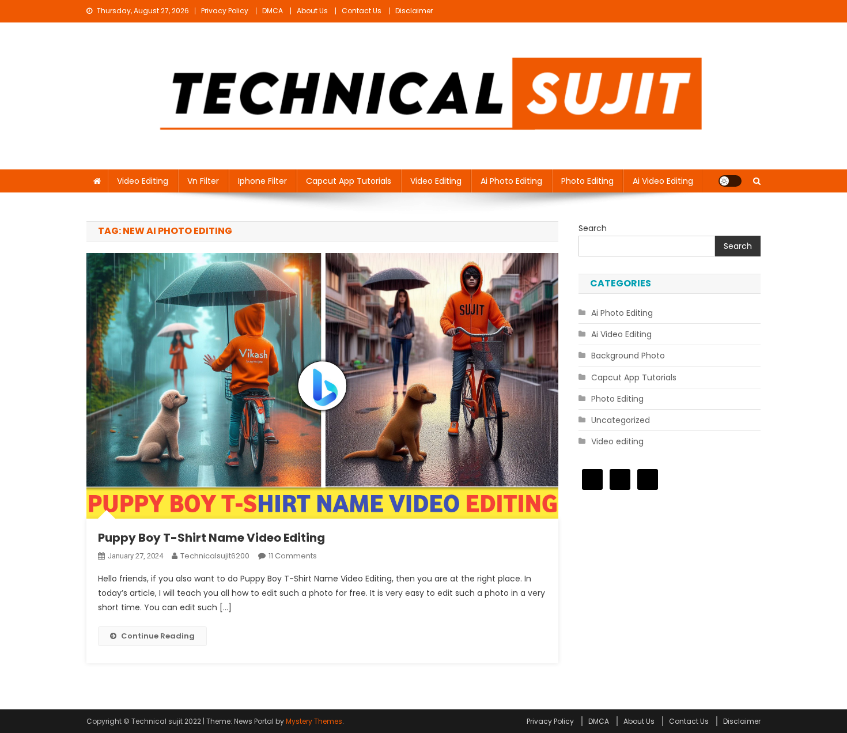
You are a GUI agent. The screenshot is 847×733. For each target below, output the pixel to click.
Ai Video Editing (663, 181)
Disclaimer (414, 11)
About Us (312, 11)
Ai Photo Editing (511, 181)
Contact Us (361, 11)
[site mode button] (730, 181)
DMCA (272, 11)
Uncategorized (620, 420)
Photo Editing (587, 181)
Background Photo (628, 355)
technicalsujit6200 (214, 555)
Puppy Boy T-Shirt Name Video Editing (211, 538)
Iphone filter (262, 181)
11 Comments (293, 555)
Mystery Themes (314, 721)
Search (592, 228)
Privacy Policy (224, 11)
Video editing (142, 181)
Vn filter (203, 181)
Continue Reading (158, 635)
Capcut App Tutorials (348, 181)
